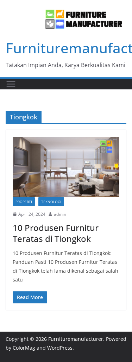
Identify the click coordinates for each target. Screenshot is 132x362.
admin (60, 214)
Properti (23, 201)
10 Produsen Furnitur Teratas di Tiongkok (56, 233)
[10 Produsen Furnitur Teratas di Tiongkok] (66, 167)
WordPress (60, 347)
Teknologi (51, 201)
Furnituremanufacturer (75, 339)
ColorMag (24, 347)
